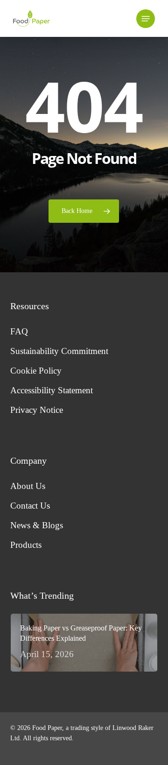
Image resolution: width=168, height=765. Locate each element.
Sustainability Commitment (59, 351)
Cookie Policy (36, 370)
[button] (145, 18)
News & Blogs (36, 525)
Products (26, 545)
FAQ (19, 331)
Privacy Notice (36, 410)
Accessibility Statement (51, 390)
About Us (27, 486)
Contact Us (30, 505)
